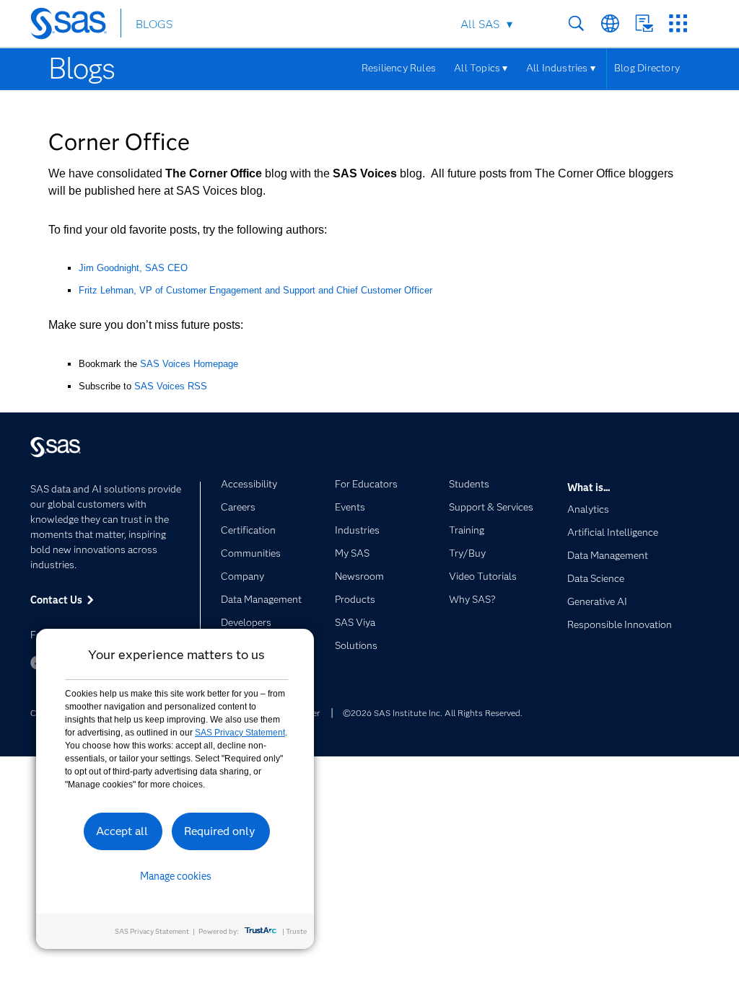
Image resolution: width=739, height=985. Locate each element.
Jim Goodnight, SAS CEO (133, 267)
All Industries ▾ (560, 67)
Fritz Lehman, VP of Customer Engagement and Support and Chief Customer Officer (255, 290)
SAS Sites (678, 23)
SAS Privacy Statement (240, 733)
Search (576, 23)
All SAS (479, 24)
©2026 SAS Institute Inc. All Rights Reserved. (432, 712)
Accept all (122, 831)
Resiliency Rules (399, 67)
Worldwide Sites (610, 23)
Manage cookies (175, 876)
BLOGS (154, 24)
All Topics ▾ (481, 67)
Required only (219, 831)
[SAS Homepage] (75, 26)
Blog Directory (647, 67)
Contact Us (644, 23)
